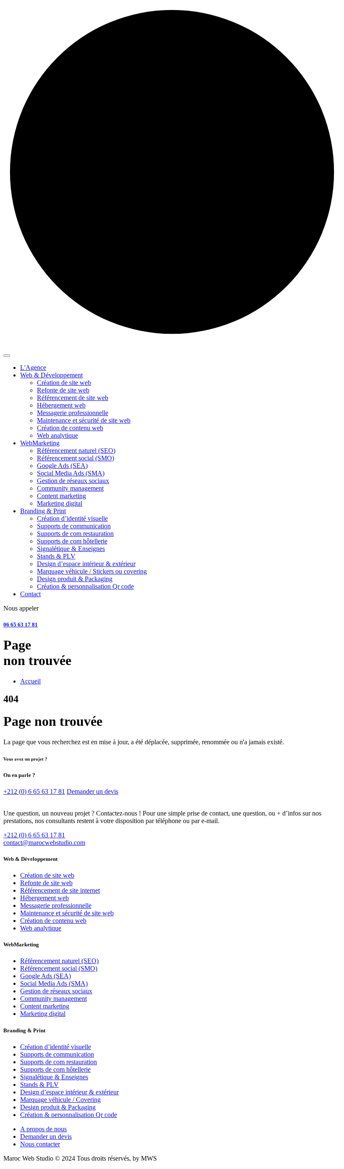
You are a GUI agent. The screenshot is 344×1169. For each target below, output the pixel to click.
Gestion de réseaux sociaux (56, 991)
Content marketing (44, 1006)
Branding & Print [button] (43, 510)
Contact (30, 593)
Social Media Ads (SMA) (54, 983)
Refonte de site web (46, 882)
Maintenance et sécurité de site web (67, 913)
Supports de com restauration (58, 1061)
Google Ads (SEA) (45, 975)
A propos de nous (43, 1129)
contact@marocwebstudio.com (44, 842)
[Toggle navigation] (6, 355)
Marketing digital (42, 1013)
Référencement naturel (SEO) (59, 960)
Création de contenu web (53, 920)
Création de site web (47, 875)
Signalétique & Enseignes (54, 1077)
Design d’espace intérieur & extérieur (69, 1092)
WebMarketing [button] (40, 443)
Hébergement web (44, 897)
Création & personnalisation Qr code (68, 1114)
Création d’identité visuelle (55, 1046)
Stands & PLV (39, 1084)
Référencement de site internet (60, 890)
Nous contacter (40, 1144)
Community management (53, 998)
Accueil (30, 681)
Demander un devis (92, 791)
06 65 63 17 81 (20, 624)
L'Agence (33, 367)
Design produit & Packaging (58, 1107)
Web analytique (40, 928)
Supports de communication (57, 1054)
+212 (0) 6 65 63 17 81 (34, 791)
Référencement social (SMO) (58, 968)
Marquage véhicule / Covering (60, 1099)
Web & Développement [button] (51, 375)
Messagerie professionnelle (55, 905)
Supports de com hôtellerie (55, 1069)
